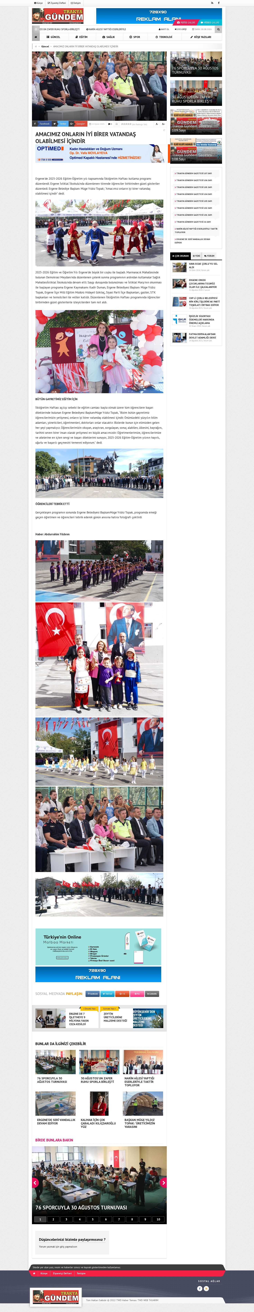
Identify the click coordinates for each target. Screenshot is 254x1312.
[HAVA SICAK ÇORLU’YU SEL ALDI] (179, 271)
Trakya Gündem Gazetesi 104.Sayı (194, 194)
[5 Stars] (130, 124)
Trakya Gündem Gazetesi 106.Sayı (194, 180)
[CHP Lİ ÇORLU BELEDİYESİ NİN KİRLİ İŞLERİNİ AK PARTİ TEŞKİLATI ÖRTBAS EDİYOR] (179, 306)
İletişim (77, 3)
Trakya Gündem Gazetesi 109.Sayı (192, 128)
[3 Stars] (126, 124)
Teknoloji (165, 37)
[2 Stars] (124, 124)
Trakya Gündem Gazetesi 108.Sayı (192, 156)
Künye (39, 3)
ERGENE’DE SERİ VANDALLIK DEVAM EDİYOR (48, 29)
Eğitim (83, 37)
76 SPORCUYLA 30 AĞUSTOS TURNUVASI (195, 70)
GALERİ (188, 22)
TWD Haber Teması (126, 1300)
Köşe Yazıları (202, 37)
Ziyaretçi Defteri (58, 3)
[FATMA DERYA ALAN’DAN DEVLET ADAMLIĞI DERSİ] (179, 342)
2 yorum (206, 290)
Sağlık (110, 37)
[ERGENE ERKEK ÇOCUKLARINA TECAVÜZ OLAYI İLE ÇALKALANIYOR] (179, 288)
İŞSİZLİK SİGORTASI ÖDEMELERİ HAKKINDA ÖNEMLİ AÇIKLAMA (201, 320)
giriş (62, 1246)
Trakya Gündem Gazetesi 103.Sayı (194, 201)
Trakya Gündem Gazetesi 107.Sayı (194, 173)
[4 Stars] (128, 124)
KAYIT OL (164, 29)
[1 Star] (122, 124)
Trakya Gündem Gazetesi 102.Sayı (194, 208)
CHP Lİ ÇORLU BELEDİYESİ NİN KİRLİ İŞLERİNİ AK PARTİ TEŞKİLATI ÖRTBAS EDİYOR (204, 302)
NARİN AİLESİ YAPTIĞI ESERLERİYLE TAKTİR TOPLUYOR (196, 230)
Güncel (55, 37)
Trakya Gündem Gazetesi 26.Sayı (193, 222)
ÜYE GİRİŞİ (181, 29)
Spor (136, 37)
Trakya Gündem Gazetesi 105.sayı (194, 187)
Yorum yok (205, 270)
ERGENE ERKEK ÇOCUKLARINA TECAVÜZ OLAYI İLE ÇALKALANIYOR (203, 284)
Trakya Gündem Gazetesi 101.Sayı (194, 215)
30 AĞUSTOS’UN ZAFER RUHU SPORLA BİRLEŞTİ (192, 99)
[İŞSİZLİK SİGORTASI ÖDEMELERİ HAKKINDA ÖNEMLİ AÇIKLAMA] (179, 324)
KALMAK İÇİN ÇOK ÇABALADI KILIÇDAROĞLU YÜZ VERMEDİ (110, 29)
